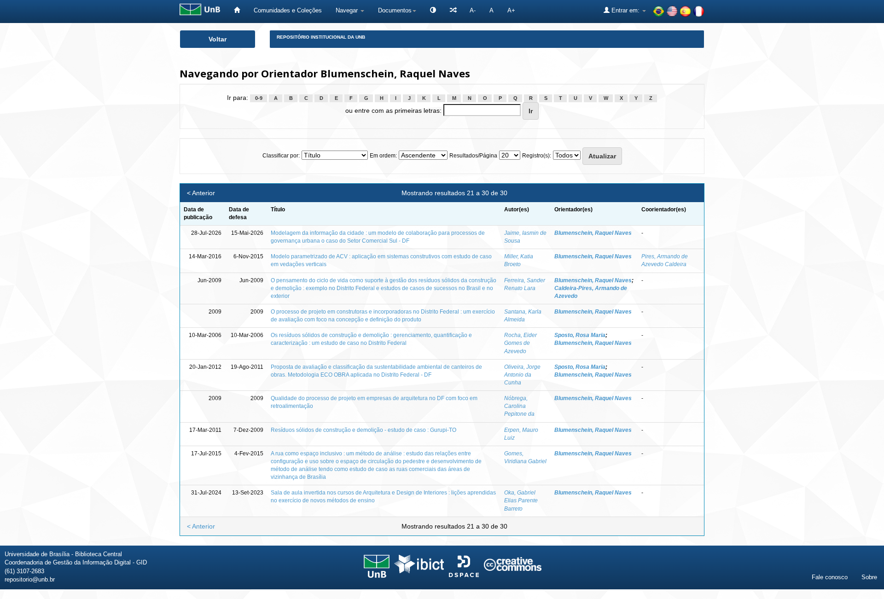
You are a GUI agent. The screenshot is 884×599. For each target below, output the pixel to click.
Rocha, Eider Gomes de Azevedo (520, 343)
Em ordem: (383, 155)
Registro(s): (536, 155)
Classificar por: (281, 155)
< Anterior (201, 193)
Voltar (218, 39)
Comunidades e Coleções (288, 10)
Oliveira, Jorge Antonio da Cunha (522, 375)
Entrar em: (625, 10)
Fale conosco (830, 577)
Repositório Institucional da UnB (321, 37)
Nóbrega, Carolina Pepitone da (519, 406)
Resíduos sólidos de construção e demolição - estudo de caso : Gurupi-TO (363, 430)
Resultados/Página (473, 155)
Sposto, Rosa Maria (579, 335)
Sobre (869, 577)
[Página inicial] (237, 10)
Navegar (348, 10)
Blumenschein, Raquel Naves (593, 233)
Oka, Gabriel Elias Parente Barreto (521, 500)
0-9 (258, 98)
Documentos (395, 10)
